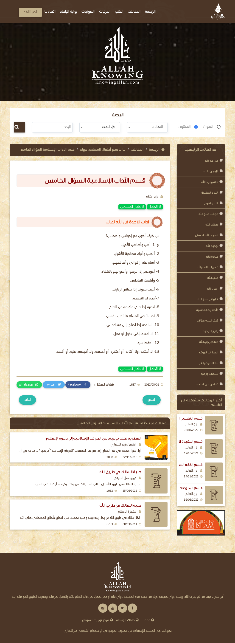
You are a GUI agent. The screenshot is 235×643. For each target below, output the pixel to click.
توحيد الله (212, 246)
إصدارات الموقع (208, 352)
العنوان (208, 127)
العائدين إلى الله (208, 342)
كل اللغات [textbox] (108, 127)
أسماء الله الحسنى (206, 235)
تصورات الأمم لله (207, 267)
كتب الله (212, 277)
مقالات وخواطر (208, 363)
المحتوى (185, 127)
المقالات (137, 150)
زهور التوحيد (210, 331)
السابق (152, 399)
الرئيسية (154, 150)
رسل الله (212, 288)
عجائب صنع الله (208, 214)
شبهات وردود (209, 373)
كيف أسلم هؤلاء (207, 320)
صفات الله (211, 224)
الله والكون (211, 203)
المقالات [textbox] (157, 127)
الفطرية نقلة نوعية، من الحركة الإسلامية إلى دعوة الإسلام (93, 438)
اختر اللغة (30, 12)
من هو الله (211, 160)
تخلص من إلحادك (207, 384)
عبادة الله (212, 256)
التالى (27, 399)
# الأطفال (155, 207)
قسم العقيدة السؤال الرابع (182, 442)
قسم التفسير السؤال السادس (179, 418)
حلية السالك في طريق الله (120, 472)
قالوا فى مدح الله (208, 299)
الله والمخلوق (209, 192)
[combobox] (147, 127)
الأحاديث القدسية (207, 310)
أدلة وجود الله (209, 182)
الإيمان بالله (211, 171)
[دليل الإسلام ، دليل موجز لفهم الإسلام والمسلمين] (201, 523)
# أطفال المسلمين (132, 207)
